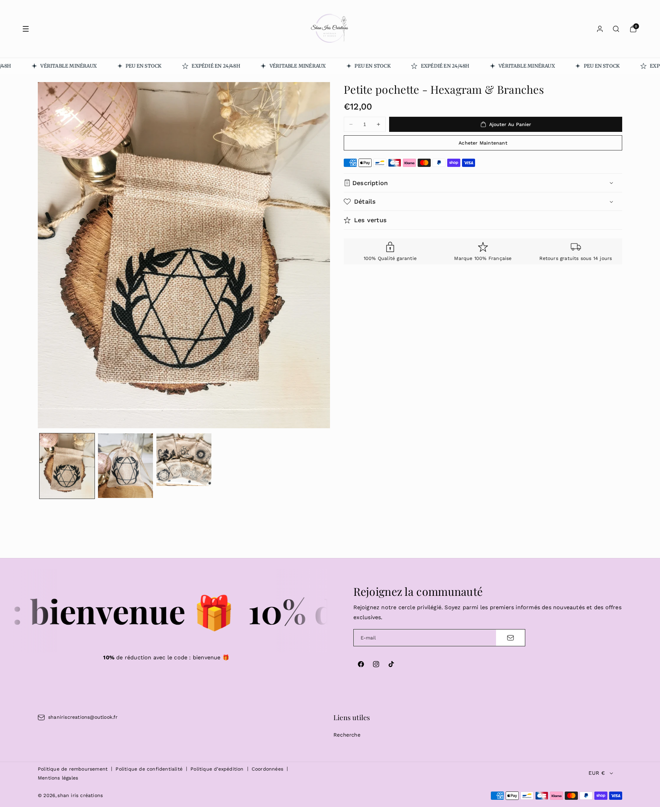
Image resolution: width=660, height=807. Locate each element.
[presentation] (184, 255)
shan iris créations (80, 795)
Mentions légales (58, 778)
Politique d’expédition (216, 769)
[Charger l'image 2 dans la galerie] (125, 465)
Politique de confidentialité (149, 769)
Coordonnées (267, 769)
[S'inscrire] (510, 637)
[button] (26, 29)
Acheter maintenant (483, 143)
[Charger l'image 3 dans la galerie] (183, 459)
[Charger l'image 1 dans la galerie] (67, 466)
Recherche (347, 735)
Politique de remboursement (73, 769)
